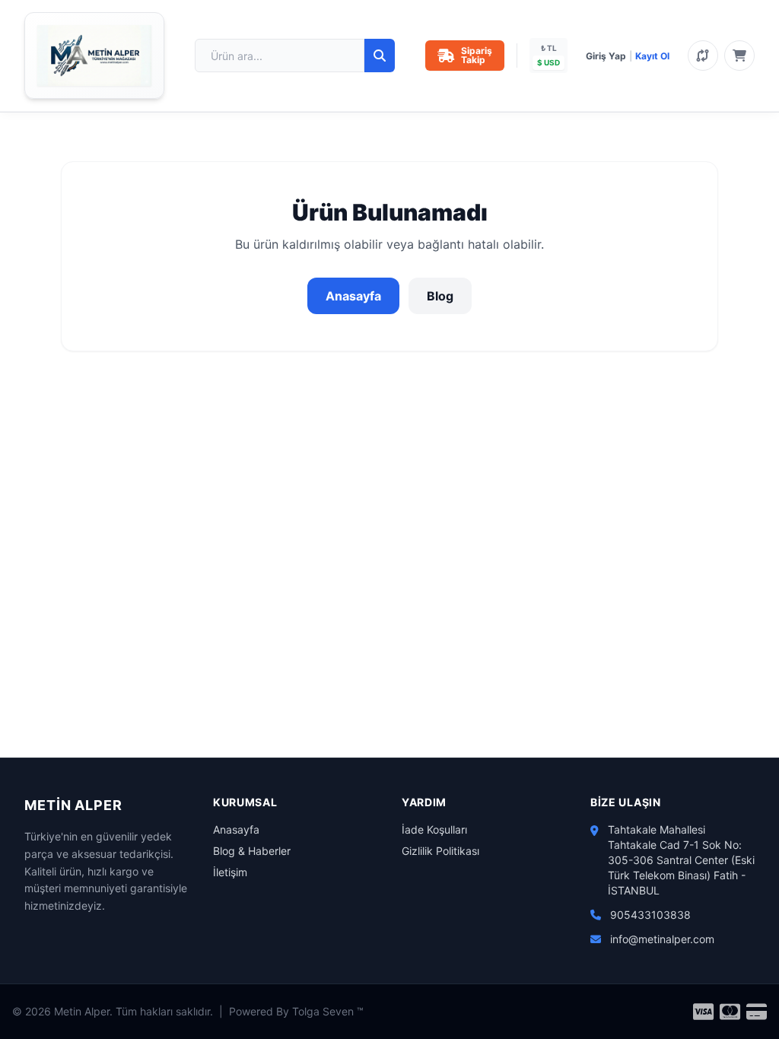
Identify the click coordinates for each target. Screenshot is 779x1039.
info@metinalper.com (662, 939)
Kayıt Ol (652, 56)
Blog (440, 295)
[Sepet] (739, 55)
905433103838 (650, 914)
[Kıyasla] (703, 55)
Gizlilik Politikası (440, 850)
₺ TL (549, 47)
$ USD (548, 62)
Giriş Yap (606, 56)
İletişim (230, 872)
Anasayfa (353, 295)
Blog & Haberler (252, 850)
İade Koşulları (434, 829)
